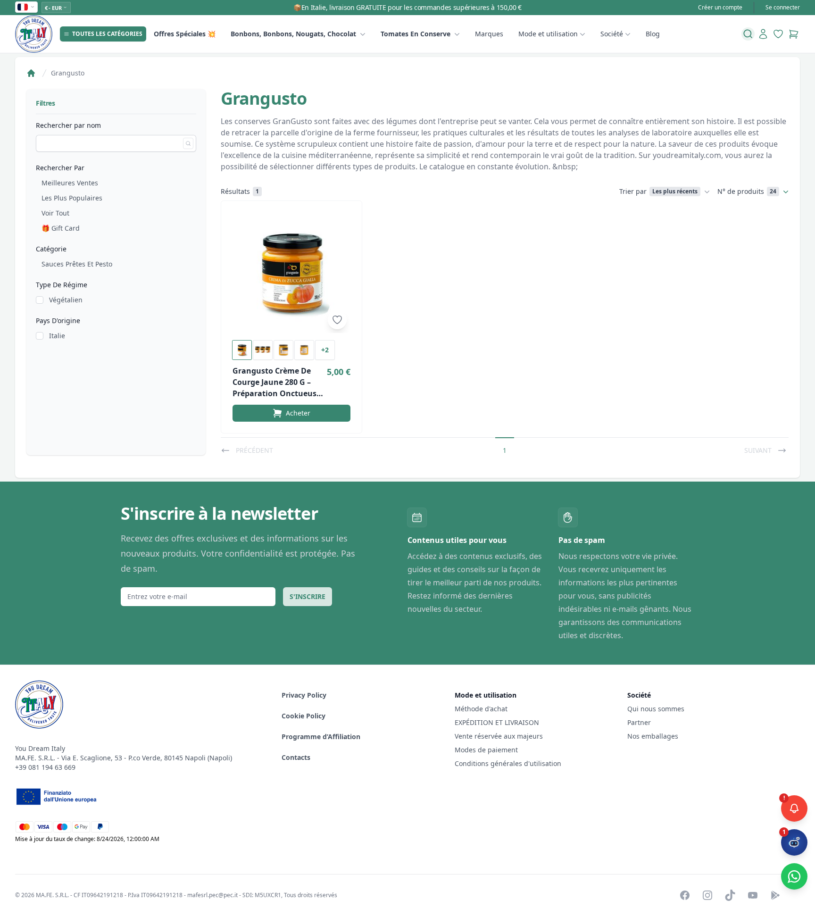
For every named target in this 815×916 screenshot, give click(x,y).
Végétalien (66, 299)
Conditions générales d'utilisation (508, 763)
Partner (639, 722)
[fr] (26, 7)
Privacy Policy (304, 695)
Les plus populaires (72, 197)
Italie (57, 335)
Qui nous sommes (655, 708)
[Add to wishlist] (337, 319)
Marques (489, 33)
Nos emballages (652, 736)
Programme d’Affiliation (321, 736)
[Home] (31, 73)
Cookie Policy (303, 715)
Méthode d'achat (481, 708)
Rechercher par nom (68, 125)
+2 (325, 349)
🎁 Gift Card (61, 228)
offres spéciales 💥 (185, 33)
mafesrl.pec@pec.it (212, 895)
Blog (653, 33)
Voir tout (55, 212)
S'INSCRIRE (307, 596)
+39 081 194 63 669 (45, 767)
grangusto (67, 72)
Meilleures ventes (70, 182)
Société (611, 33)
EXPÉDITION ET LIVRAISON (498, 722)
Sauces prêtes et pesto (77, 263)
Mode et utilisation (548, 33)
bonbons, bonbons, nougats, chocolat (293, 33)
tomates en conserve (415, 33)
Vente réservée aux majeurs (499, 736)
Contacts (296, 757)
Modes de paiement (486, 749)
